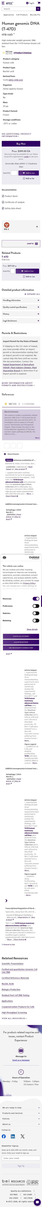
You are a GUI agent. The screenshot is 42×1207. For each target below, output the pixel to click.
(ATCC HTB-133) (16, 80)
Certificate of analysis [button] (14, 202)
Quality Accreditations (21, 1191)
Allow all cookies (21, 636)
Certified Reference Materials (15, 978)
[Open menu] (3, 3)
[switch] (36, 606)
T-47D (5, 257)
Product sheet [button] (11, 196)
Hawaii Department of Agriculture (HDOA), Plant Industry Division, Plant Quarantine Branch (20, 367)
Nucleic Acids (8, 983)
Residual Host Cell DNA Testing (15, 995)
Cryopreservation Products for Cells (18, 1006)
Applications (9, 15)
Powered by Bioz (9, 945)
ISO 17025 (13, 1198)
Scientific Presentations (12, 963)
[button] (38, 9)
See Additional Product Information (16, 135)
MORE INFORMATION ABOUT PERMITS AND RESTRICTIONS (17, 384)
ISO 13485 (27, 1194)
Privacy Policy (29, 583)
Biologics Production (11, 989)
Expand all (33, 294)
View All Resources (14, 1018)
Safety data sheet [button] (13, 208)
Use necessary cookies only (21, 648)
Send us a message (21, 1060)
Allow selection (21, 642)
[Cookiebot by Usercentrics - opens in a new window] (29, 557)
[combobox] (19, 9)
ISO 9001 (14, 1194)
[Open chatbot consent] (37, 1202)
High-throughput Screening (14, 1012)
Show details (32, 629)
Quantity (6, 173)
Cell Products (22, 15)
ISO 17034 (28, 1198)
